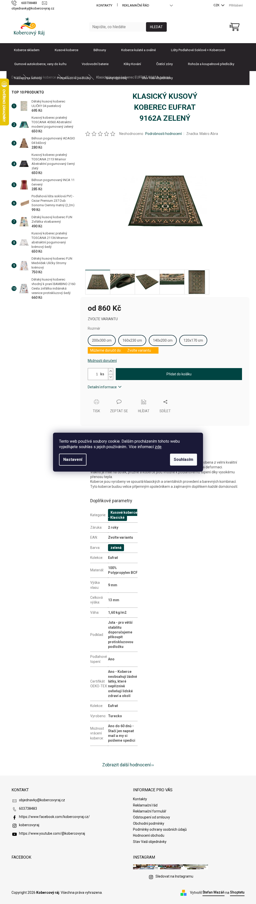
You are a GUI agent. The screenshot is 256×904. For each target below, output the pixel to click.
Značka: (202, 134)
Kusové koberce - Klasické (122, 514)
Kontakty (104, 5)
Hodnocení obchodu (148, 835)
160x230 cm (132, 340)
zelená (116, 548)
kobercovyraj (29, 825)
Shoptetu (237, 892)
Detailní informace (102, 387)
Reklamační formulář (149, 811)
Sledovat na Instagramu (174, 876)
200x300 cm (102, 340)
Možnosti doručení (102, 361)
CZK (217, 5)
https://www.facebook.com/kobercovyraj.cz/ (54, 817)
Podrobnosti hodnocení (163, 134)
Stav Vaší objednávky (149, 842)
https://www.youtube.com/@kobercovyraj (52, 833)
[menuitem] (26, 50)
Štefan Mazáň (213, 892)
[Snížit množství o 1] (110, 377)
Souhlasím (183, 459)
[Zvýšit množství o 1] (110, 371)
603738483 (28, 808)
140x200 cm (162, 340)
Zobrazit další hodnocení (126, 764)
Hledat (156, 27)
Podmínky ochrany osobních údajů (160, 829)
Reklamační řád (135, 5)
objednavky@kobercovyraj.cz (42, 800)
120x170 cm (193, 340)
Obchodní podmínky (148, 823)
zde (158, 446)
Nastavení (72, 459)
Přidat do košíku (179, 374)
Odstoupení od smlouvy (151, 817)
